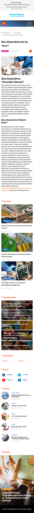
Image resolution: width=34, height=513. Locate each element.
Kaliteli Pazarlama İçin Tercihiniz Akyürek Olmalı (20, 438)
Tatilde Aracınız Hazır (19, 406)
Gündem (6, 249)
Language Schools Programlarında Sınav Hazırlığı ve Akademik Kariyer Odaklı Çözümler (16, 496)
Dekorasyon (7, 220)
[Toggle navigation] (3, 23)
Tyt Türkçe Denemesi (18, 416)
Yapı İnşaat (16, 33)
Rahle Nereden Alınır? (19, 427)
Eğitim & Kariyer (15, 392)
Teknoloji (6, 277)
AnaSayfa (7, 33)
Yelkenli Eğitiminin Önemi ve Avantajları (21, 396)
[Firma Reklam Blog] (17, 15)
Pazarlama (14, 434)
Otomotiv (14, 403)
